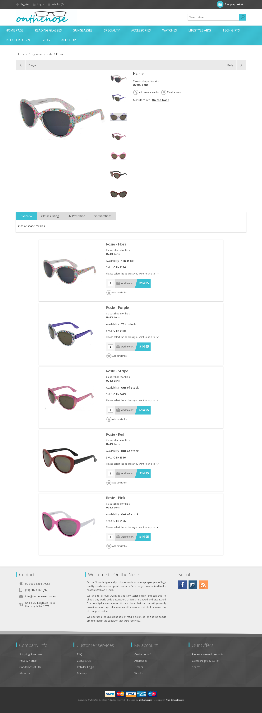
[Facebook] (182, 584)
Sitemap (82, 673)
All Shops (69, 40)
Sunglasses (82, 30)
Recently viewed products (208, 654)
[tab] (26, 216)
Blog (46, 40)
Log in (40, 4)
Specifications (102, 216)
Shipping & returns (30, 654)
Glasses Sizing (50, 216)
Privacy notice (28, 660)
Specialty (112, 30)
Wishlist (139, 673)
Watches (169, 30)
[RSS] (203, 584)
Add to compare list (149, 92)
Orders (138, 667)
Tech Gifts (231, 30)
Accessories (141, 30)
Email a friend (174, 92)
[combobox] (213, 17)
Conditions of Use (30, 667)
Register (25, 4)
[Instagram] (193, 584)
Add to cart (127, 283)
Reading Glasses (48, 30)
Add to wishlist (119, 292)
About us (24, 673)
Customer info (143, 654)
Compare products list (205, 660)
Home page (14, 30)
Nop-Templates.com (175, 700)
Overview (26, 216)
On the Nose (160, 100)
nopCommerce (145, 700)
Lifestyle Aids (199, 30)
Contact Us (84, 660)
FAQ (79, 654)
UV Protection (76, 216)
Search (242, 17)
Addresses (140, 660)
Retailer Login (18, 40)
